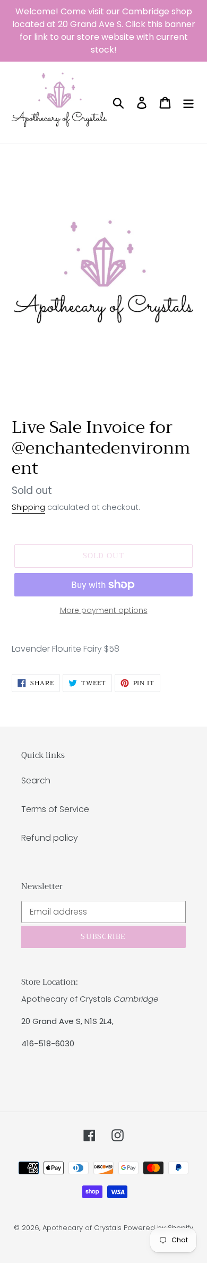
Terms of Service (55, 809)
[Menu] (188, 102)
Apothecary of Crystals (82, 1228)
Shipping (28, 507)
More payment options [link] (104, 610)
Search (35, 780)
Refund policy (49, 838)
